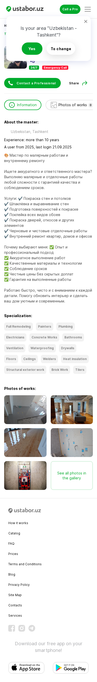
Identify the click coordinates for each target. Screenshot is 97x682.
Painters (44, 326)
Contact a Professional (36, 83)
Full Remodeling (18, 326)
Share (74, 83)
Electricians (15, 337)
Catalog (14, 533)
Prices (13, 554)
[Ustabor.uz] (26, 9)
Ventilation (14, 348)
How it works (18, 523)
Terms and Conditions (25, 564)
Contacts (15, 605)
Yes (32, 49)
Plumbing (65, 326)
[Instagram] (21, 628)
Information (27, 105)
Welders (49, 359)
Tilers (79, 370)
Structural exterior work (25, 370)
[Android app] (71, 668)
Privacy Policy (19, 585)
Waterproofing (42, 348)
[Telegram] (31, 628)
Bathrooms (73, 337)
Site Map (15, 595)
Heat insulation (75, 359)
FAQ (11, 543)
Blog (11, 574)
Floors (11, 359)
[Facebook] (11, 628)
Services (15, 615)
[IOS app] (26, 668)
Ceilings (29, 359)
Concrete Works (44, 337)
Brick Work (59, 370)
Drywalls (67, 348)
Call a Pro (70, 9)
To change (61, 49)
